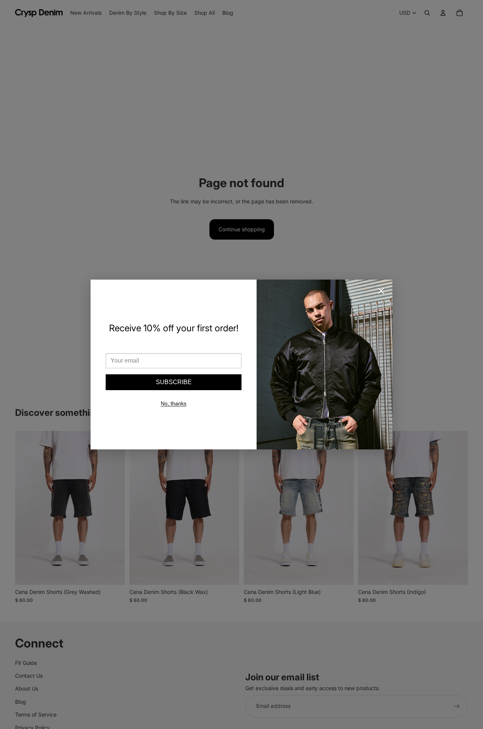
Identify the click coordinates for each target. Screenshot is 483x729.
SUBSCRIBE (174, 382)
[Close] (381, 291)
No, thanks (173, 403)
